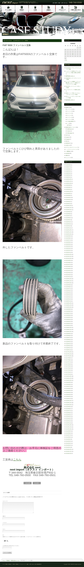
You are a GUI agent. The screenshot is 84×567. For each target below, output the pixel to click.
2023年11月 (68, 207)
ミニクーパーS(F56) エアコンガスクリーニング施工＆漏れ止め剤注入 (73, 73)
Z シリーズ (69, 119)
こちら (17, 459)
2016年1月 (68, 398)
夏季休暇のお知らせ (70, 76)
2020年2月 (68, 299)
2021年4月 (68, 270)
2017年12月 (68, 351)
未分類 (67, 153)
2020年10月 (68, 282)
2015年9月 (68, 406)
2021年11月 (68, 256)
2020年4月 (68, 295)
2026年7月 (68, 167)
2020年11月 (68, 280)
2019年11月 (68, 305)
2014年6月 (68, 437)
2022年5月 (68, 244)
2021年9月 (68, 260)
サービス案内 (5, 564)
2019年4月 (68, 319)
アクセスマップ (22, 564)
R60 (67, 141)
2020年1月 (68, 301)
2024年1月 (68, 203)
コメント (5, 501)
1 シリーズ (69, 109)
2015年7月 (68, 410)
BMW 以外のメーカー (19, 40)
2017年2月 (68, 372)
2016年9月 (68, 382)
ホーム (4, 560)
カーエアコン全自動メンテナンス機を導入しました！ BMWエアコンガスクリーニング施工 (73, 83)
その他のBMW (70, 121)
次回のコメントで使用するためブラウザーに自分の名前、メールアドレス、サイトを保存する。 (22, 536)
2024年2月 (68, 201)
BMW (67, 107)
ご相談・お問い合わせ (30, 564)
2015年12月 (68, 400)
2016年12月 (68, 376)
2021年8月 (68, 262)
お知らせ (68, 145)
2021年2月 (68, 274)
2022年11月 (68, 232)
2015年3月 (68, 418)
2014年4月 (68, 441)
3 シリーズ (69, 111)
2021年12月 (68, 254)
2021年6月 (68, 266)
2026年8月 (68, 165)
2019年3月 (68, 321)
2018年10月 (68, 331)
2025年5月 (68, 189)
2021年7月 (68, 264)
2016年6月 (68, 388)
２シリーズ (68, 157)
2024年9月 (68, 193)
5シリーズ (69, 115)
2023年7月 (68, 215)
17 (65, 54)
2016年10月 (68, 380)
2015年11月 (68, 402)
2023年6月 (68, 217)
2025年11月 (68, 181)
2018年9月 (68, 333)
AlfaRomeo (69, 129)
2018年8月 (68, 335)
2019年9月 (68, 309)
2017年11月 (68, 354)
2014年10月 (68, 429)
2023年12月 (68, 205)
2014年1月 (68, 447)
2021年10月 (68, 258)
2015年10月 (68, 404)
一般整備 (26, 40)
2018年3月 (68, 345)
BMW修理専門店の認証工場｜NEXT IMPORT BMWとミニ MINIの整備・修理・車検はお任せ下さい (29, 2)
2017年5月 (68, 366)
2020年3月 (68, 297)
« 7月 (65, 60)
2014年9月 (68, 431)
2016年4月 (68, 392)
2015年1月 (68, 423)
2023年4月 (68, 221)
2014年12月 (68, 425)
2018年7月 (68, 337)
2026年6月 (68, 169)
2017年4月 (68, 368)
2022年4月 (68, 246)
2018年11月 (68, 329)
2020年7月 (68, 288)
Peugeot (68, 139)
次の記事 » (36, 483)
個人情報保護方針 (38, 564)
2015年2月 (68, 421)
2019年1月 (68, 325)
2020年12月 (68, 278)
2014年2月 (68, 445)
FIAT (67, 135)
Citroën (68, 131)
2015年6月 (68, 412)
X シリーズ (69, 117)
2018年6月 (68, 339)
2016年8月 (68, 384)
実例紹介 (8, 560)
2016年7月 (68, 386)
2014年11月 (68, 427)
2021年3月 (68, 272)
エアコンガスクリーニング (72, 147)
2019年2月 (68, 323)
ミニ (68, 123)
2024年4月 (68, 199)
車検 (67, 155)
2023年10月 (68, 209)
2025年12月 (68, 179)
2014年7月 (68, 435)
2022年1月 (68, 252)
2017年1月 (68, 374)
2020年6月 (68, 291)
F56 (69, 125)
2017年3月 (68, 370)
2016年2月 (68, 396)
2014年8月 (68, 433)
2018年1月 (68, 349)
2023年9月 (68, 211)
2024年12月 (68, 191)
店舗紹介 (17, 564)
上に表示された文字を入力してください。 (11, 545)
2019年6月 (68, 315)
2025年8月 (68, 187)
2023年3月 (68, 224)
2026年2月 (68, 175)
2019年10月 (68, 307)
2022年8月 (68, 238)
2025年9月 (68, 185)
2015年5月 (68, 414)
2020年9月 (68, 284)
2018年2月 (68, 347)
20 (72, 54)
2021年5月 (68, 268)
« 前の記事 (27, 483)
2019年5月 (68, 317)
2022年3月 (68, 248)
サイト (4, 529)
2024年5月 (68, 197)
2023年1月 (68, 228)
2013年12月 (68, 449)
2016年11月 (68, 378)
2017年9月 (68, 358)
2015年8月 (68, 408)
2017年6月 (68, 364)
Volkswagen (69, 133)
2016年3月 (68, 394)
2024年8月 (68, 195)
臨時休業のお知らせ (70, 100)
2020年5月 (68, 293)
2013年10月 (68, 453)
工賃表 (13, 564)
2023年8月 (68, 213)
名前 (4, 516)
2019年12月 (68, 303)
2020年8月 (68, 286)
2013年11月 (68, 451)
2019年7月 (68, 313)
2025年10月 (68, 183)
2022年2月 (68, 250)
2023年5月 (68, 219)
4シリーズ (69, 113)
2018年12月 (68, 327)
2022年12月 (68, 230)
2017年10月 (68, 355)
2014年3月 (68, 443)
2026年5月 (68, 171)
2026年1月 (68, 177)
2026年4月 (68, 173)
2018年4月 (68, 343)
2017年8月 (68, 360)
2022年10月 (68, 234)
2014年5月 (68, 439)
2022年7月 (68, 240)
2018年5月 (68, 341)
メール (4, 522)
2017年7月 (68, 362)
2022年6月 (68, 242)
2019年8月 (68, 311)
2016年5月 (68, 390)
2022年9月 (68, 236)
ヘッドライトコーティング (72, 149)
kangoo (67, 137)
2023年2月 (68, 225)
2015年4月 (68, 416)
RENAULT (68, 143)
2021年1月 (68, 276)
